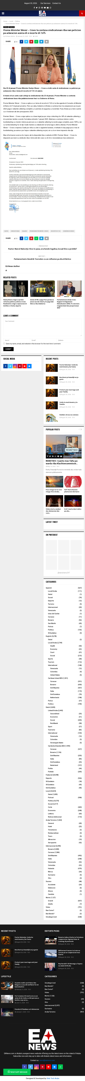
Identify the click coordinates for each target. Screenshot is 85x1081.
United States (55, 675)
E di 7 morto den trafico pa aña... (72, 510)
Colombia (53, 672)
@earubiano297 (64, 573)
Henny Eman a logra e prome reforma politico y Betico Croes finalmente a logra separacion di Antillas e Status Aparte (15, 302)
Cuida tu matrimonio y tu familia (68, 403)
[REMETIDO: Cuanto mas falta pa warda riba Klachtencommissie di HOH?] (64, 447)
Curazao (51, 617)
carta (6, 231)
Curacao (53, 681)
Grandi (50, 901)
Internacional (53, 607)
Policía (50, 626)
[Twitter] (30, 1066)
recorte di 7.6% (55, 231)
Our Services (45, 3)
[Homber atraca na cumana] (52, 418)
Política (51, 630)
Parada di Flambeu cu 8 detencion (27, 1009)
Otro (49, 878)
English (48, 636)
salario (24, 231)
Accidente (51, 885)
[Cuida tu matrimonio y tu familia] (52, 405)
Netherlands (54, 697)
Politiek (50, 772)
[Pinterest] (42, 1066)
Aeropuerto (52, 843)
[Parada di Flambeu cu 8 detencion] (7, 1012)
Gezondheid (54, 714)
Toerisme (51, 730)
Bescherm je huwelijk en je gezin (68, 378)
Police (50, 701)
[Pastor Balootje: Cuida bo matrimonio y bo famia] (52, 368)
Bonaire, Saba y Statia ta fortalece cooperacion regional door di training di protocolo (70, 939)
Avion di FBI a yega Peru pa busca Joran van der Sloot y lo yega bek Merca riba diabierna (42, 301)
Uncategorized (51, 917)
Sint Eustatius (55, 694)
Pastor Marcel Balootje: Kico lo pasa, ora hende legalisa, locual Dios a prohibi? (42, 249)
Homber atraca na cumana (68, 415)
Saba (52, 691)
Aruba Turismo (51, 820)
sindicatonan (15, 231)
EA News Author (10, 36)
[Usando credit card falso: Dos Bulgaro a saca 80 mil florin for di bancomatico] (7, 986)
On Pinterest (52, 534)
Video (48, 907)
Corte (50, 807)
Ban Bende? (50, 914)
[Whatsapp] (60, 1066)
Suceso (48, 881)
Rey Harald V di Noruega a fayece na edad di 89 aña (70, 964)
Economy (53, 649)
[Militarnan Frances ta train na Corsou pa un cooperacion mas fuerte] (51, 954)
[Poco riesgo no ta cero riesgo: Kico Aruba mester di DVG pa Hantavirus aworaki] (54, 482)
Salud (50, 594)
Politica (6, 27)
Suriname (51, 875)
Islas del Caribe (53, 614)
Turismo (51, 604)
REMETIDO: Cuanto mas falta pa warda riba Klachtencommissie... (61, 462)
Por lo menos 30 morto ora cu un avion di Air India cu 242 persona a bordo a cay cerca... (27, 998)
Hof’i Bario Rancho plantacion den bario (71, 490)
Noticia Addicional (55, 817)
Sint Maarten (54, 688)
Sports (50, 659)
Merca (50, 872)
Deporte (51, 601)
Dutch (48, 707)
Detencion (51, 888)
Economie (54, 717)
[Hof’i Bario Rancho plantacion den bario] (73, 482)
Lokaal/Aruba (53, 710)
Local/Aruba (52, 591)
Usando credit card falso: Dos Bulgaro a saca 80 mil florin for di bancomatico (27, 985)
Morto (48, 897)
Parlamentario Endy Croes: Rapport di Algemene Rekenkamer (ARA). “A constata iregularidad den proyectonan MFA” (68, 303)
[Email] (54, 1066)
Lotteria (51, 814)
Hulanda (51, 868)
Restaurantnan (53, 833)
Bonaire (51, 620)
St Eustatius (52, 633)
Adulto (50, 904)
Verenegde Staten (56, 743)
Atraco (50, 891)
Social (50, 597)
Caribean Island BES (55, 678)
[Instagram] (36, 1066)
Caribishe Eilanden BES (56, 746)
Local (48, 791)
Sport (50, 726)
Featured (11, 27)
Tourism (51, 662)
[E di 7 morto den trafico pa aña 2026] (73, 501)
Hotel (50, 826)
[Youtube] (48, 1066)
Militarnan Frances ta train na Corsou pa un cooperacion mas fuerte (69, 952)
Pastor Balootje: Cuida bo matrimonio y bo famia (68, 366)
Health (52, 646)
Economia (51, 810)
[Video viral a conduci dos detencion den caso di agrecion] (54, 501)
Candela (51, 894)
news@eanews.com (47, 1060)
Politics (51, 704)
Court (52, 652)
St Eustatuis (50, 781)
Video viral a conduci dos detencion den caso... (53, 511)
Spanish (49, 588)
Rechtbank (54, 723)
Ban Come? (50, 910)
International (52, 665)
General (51, 823)
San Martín (52, 623)
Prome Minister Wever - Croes (39, 231)
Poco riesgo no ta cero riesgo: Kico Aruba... (54, 490)
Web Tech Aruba (53, 1078)
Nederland (54, 765)
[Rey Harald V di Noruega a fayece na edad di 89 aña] (51, 967)
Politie (50, 768)
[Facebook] (24, 1066)
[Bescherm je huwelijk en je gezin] (52, 380)
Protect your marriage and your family (69, 391)
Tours (50, 836)
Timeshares (52, 830)
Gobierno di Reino (68, 231)
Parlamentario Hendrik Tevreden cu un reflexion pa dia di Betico (42, 259)
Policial (51, 797)
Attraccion (52, 839)
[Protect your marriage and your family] (52, 393)
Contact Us (56, 3)
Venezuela (52, 610)
